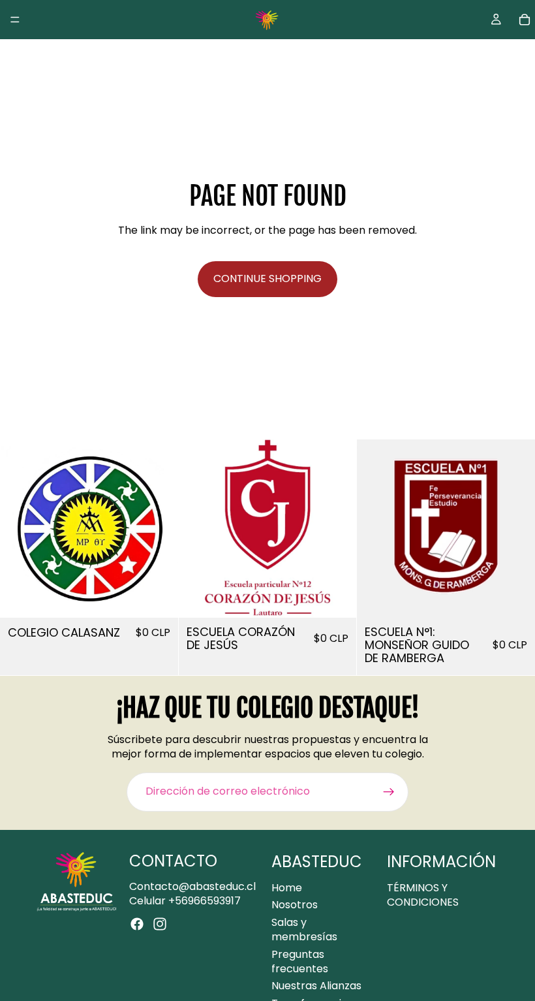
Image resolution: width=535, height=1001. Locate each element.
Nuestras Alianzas (316, 985)
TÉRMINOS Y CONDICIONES (423, 895)
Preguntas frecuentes (299, 961)
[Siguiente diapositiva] (158, 529)
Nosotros (294, 904)
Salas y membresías (304, 929)
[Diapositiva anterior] (19, 529)
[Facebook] (137, 924)
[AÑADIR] (158, 597)
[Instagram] (160, 924)
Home (286, 887)
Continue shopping (267, 278)
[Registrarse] (389, 792)
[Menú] (15, 20)
